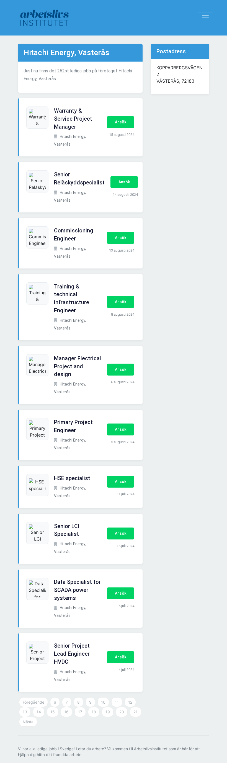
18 (94, 711)
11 (117, 702)
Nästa (28, 721)
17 (80, 711)
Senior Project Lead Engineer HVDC (72, 653)
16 (66, 711)
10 (103, 702)
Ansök (120, 122)
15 (52, 711)
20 (121, 711)
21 (135, 711)
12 (130, 702)
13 (25, 711)
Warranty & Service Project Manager (73, 118)
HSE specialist (72, 478)
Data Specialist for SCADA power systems (77, 590)
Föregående (33, 702)
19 (107, 711)
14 (39, 711)
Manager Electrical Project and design (77, 366)
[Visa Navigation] (205, 17)
